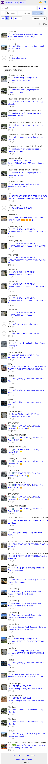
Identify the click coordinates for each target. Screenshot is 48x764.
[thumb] (7, 18)
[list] (3, 18)
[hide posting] (13, 39)
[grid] (11, 18)
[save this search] (45, 8)
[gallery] (16, 18)
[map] (20, 18)
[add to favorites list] (9, 34)
